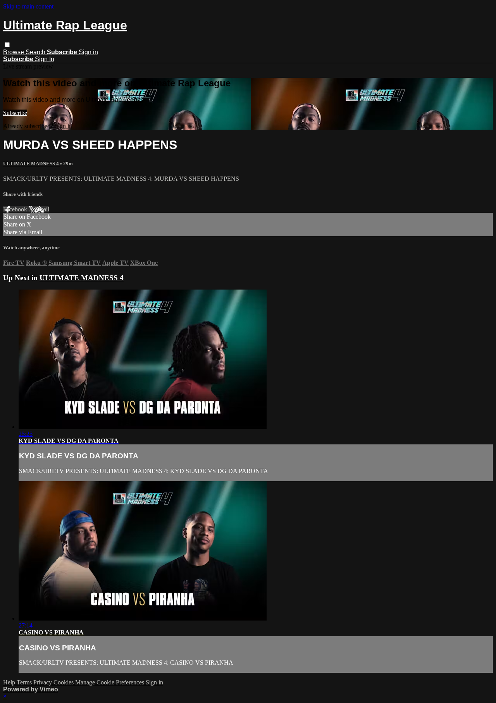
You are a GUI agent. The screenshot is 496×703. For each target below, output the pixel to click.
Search (36, 52)
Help (10, 682)
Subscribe (15, 113)
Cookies (64, 682)
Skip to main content (28, 6)
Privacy (43, 682)
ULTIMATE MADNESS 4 (31, 163)
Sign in (88, 52)
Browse (14, 52)
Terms (25, 682)
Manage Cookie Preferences (110, 682)
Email (42, 209)
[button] (7, 44)
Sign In (44, 59)
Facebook (16, 209)
